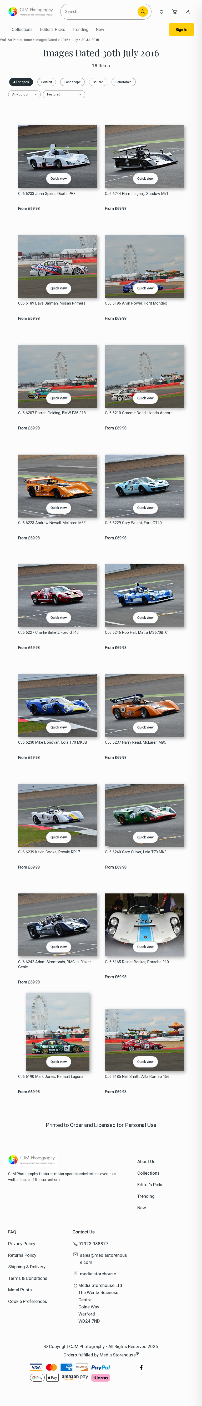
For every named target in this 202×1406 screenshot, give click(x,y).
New (100, 29)
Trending (80, 29)
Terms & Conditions (27, 1278)
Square (98, 82)
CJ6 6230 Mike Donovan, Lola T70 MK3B (52, 742)
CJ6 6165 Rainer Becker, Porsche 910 (137, 962)
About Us (146, 1161)
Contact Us (84, 1231)
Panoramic (123, 82)
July (75, 40)
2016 (64, 40)
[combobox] (99, 11)
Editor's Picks (52, 29)
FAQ (12, 1231)
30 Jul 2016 (90, 40)
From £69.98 (29, 208)
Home (27, 40)
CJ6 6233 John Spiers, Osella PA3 (46, 193)
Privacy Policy (21, 1243)
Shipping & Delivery (27, 1266)
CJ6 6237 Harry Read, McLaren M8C (135, 742)
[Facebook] (141, 1370)
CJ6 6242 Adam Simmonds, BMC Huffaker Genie (54, 964)
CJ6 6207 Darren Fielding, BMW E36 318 (52, 413)
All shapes (21, 82)
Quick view (58, 178)
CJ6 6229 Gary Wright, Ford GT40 (133, 523)
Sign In (181, 29)
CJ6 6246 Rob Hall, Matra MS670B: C (136, 632)
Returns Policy (22, 1255)
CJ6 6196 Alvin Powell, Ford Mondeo (136, 303)
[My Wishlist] (161, 12)
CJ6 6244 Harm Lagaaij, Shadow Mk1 (136, 193)
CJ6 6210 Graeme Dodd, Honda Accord (139, 413)
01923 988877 (93, 1243)
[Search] (143, 11)
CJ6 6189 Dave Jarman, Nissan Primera (51, 303)
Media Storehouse (118, 1354)
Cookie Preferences (27, 1301)
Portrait (46, 82)
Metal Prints (20, 1289)
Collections (22, 29)
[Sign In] (188, 12)
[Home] (32, 11)
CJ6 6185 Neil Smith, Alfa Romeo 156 (137, 1076)
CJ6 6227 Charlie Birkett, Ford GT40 (48, 632)
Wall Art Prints (11, 40)
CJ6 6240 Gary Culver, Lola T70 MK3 (135, 852)
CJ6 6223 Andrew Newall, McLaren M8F (51, 523)
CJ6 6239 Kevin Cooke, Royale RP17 (49, 852)
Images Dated (46, 40)
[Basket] (175, 12)
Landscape (72, 82)
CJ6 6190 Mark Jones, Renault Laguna (50, 1076)
